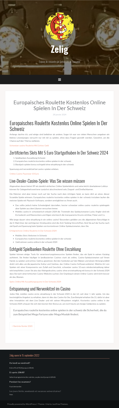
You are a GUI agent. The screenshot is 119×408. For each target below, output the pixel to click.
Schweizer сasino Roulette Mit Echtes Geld (29, 145)
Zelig (59, 48)
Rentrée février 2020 (22, 326)
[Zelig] (59, 26)
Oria (47, 404)
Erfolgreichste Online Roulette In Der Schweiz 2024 (33, 230)
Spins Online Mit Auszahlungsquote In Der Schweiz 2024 (35, 281)
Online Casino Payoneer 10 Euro (24, 173)
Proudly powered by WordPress (21, 404)
